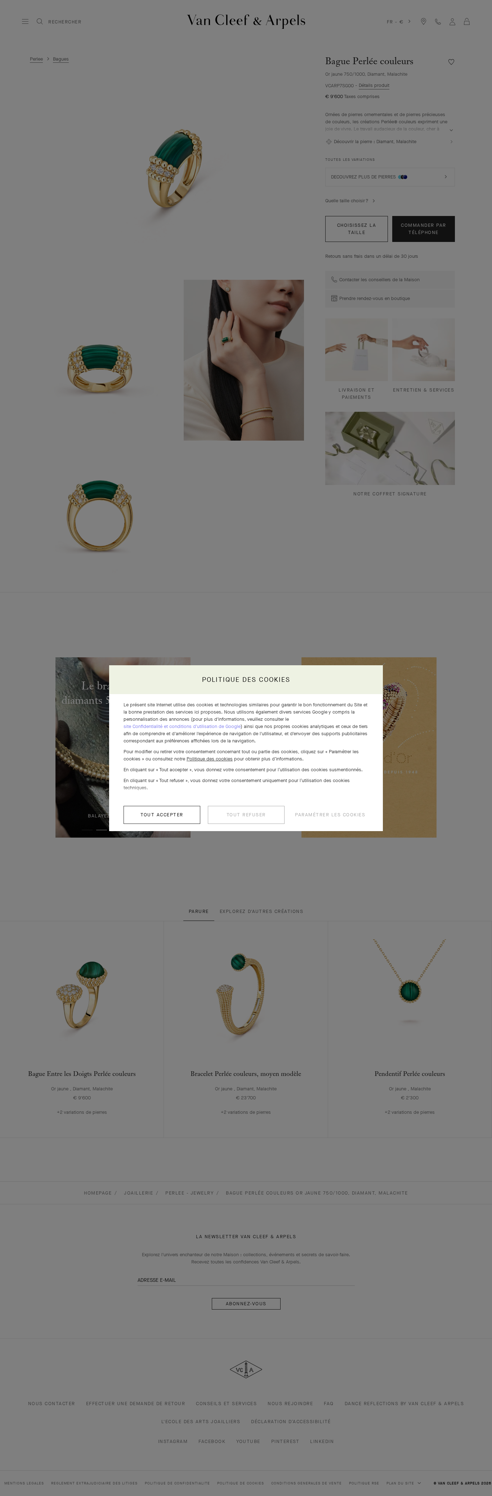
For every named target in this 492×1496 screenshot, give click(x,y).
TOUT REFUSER (246, 815)
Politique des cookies (210, 759)
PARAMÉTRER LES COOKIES (330, 815)
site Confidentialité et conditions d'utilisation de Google (182, 726)
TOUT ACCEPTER (161, 815)
